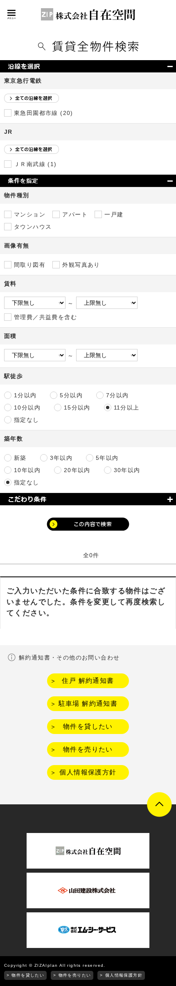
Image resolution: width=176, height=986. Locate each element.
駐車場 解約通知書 (88, 703)
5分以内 (71, 395)
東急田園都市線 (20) (43, 113)
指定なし (26, 419)
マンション (29, 214)
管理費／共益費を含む (45, 317)
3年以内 (61, 458)
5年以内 (107, 458)
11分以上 (127, 407)
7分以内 (117, 395)
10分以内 (27, 407)
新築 (20, 458)
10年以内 (27, 470)
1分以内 (25, 395)
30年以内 (127, 470)
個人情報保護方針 (87, 772)
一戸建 (113, 214)
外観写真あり (81, 264)
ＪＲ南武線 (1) (35, 164)
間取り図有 (29, 264)
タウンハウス (33, 226)
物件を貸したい (88, 726)
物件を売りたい (88, 749)
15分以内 (77, 407)
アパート (75, 214)
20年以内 (77, 470)
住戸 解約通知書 (88, 680)
